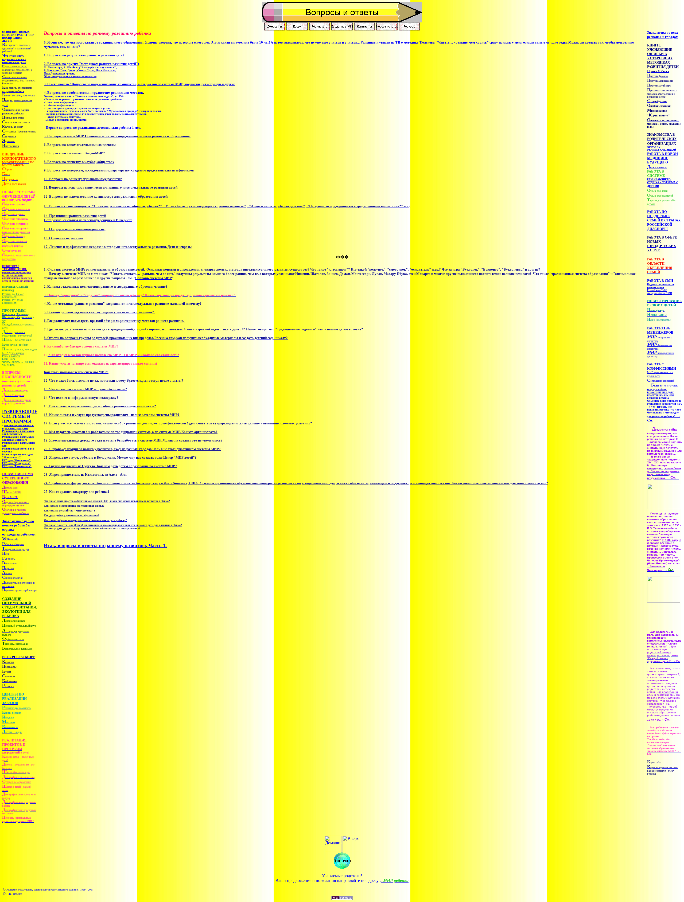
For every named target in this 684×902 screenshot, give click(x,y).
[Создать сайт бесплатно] (342, 898)
